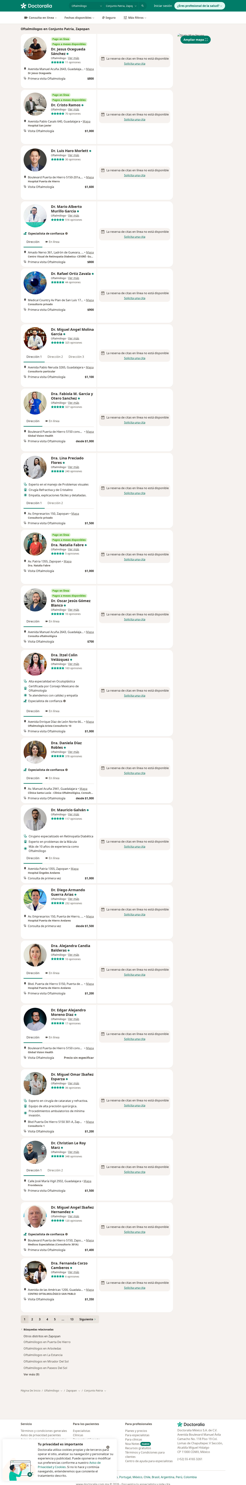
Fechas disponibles (77, 18)
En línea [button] (54, 242)
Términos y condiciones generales (44, 1431)
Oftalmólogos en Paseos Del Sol (45, 1368)
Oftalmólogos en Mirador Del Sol (46, 1361)
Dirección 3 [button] (76, 357)
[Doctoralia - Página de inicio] (43, 5)
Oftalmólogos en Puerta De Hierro (47, 1342)
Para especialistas (137, 1435)
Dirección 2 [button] (55, 357)
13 (71, 1319)
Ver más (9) (31, 1374)
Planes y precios (136, 1431)
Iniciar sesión (163, 6)
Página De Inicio (30, 1390)
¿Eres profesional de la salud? (198, 6)
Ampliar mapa (194, 40)
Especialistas (81, 1431)
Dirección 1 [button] (34, 357)
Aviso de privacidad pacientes (41, 1435)
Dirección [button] (32, 242)
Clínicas (78, 1435)
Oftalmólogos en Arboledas (42, 1348)
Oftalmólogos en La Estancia (43, 1355)
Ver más (73, 58)
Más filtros (136, 18)
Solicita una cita (134, 64)
